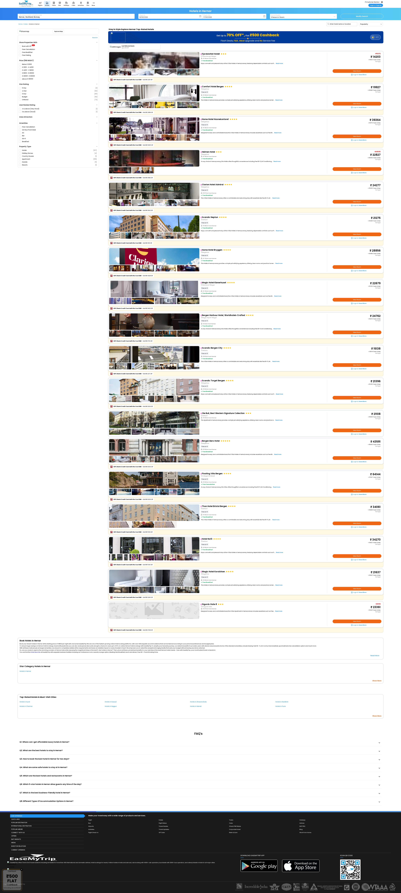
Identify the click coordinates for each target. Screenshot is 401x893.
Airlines (301, 823)
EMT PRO (302, 826)
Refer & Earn (233, 833)
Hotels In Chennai (26, 706)
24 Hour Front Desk (29, 130)
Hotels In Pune (280, 706)
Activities (91, 829)
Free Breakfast (27, 52)
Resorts (59, 165)
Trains (231, 820)
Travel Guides (163, 826)
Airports (91, 826)
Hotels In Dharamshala (198, 702)
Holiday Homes (59, 153)
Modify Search (362, 16)
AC (23, 133)
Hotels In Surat (25, 702)
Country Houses (59, 156)
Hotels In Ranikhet (281, 702)
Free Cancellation (28, 49)
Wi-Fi (24, 139)
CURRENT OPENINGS (18, 850)
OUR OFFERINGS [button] (16, 816)
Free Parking (26, 55)
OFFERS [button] (13, 836)
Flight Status (163, 823)
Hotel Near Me (35, 652)
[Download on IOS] (301, 871)
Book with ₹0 (28, 46)
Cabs (231, 823)
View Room (357, 71)
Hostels (59, 162)
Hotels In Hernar (25, 671)
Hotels (59, 150)
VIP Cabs (162, 833)
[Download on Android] (259, 871)
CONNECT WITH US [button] (18, 833)
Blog (301, 829)
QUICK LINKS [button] (15, 819)
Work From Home (305, 833)
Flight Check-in (93, 833)
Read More (374, 655)
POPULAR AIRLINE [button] (17, 829)
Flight (90, 820)
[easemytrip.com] (26, 6)
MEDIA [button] (13, 843)
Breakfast (25, 141)
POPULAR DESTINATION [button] (19, 823)
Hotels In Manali (195, 706)
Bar (23, 136)
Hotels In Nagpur (111, 706)
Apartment (59, 159)
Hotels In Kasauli (110, 702)
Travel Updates (164, 829)
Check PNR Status (235, 826)
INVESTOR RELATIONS (18, 846)
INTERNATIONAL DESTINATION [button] (21, 826)
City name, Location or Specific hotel (30, 15)
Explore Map (58, 31)
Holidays (302, 820)
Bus (89, 823)
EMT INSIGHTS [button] (16, 839)
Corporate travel (234, 829)
